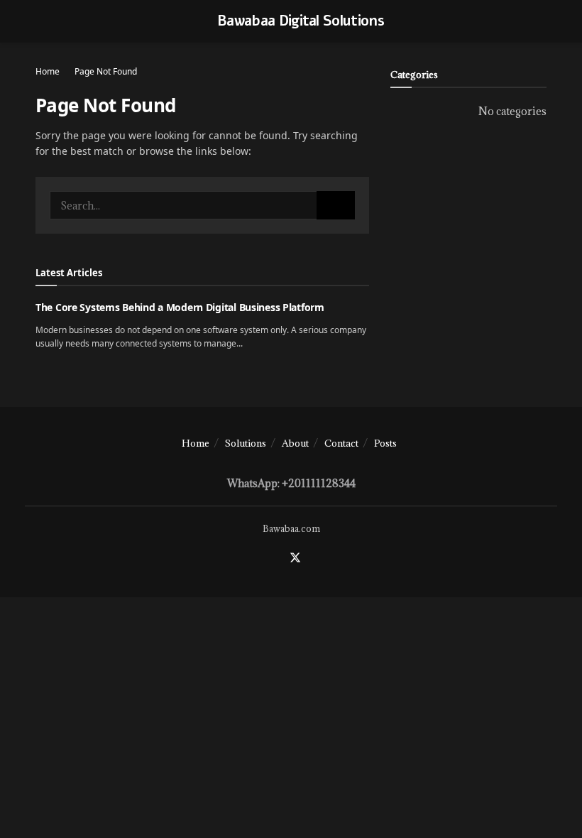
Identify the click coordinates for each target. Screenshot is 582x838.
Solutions (245, 443)
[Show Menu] (41, 21)
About (295, 443)
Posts (385, 443)
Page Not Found (106, 71)
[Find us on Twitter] (295, 558)
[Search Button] (336, 205)
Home (47, 71)
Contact (341, 443)
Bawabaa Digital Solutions (300, 21)
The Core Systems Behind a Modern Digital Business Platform (179, 307)
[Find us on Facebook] (276, 558)
